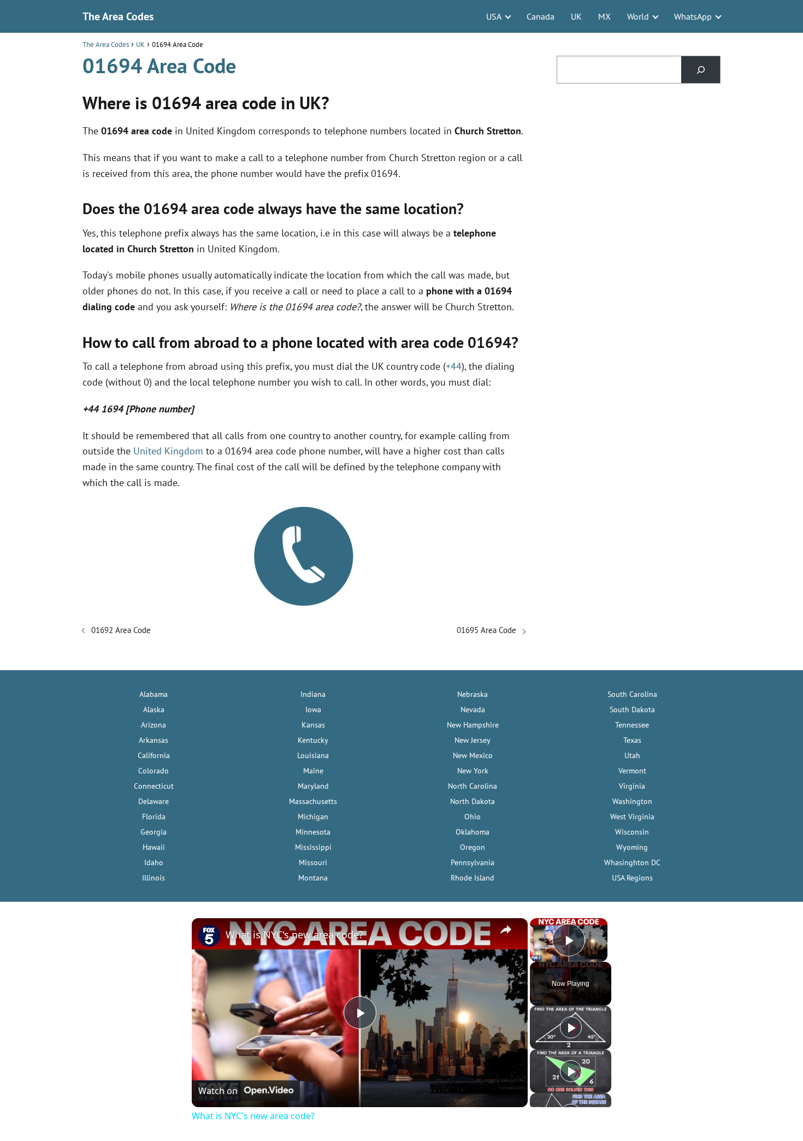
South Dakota (632, 709)
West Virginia (632, 816)
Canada (540, 16)
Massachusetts (313, 801)
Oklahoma (472, 832)
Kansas (313, 725)
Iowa (313, 709)
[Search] (700, 69)
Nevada (472, 709)
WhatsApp (693, 16)
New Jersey (472, 740)
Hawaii (154, 847)
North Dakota (472, 801)
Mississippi (313, 847)
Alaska (153, 709)
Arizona (153, 725)
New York (472, 771)
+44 (454, 366)
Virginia (632, 786)
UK (576, 16)
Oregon (472, 847)
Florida (154, 816)
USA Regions (632, 878)
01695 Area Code (486, 630)
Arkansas (153, 740)
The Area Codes (117, 16)
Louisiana (313, 755)
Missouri (313, 862)
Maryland (313, 786)
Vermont (632, 771)
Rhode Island (472, 878)
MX (604, 16)
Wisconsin (632, 832)
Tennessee (632, 725)
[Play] (571, 1027)
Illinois (153, 878)
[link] (209, 936)
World (638, 16)
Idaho (153, 862)
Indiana (313, 694)
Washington (632, 801)
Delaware (153, 801)
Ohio (472, 816)
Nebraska (472, 694)
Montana (313, 878)
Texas (632, 740)
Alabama (153, 694)
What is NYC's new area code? (294, 934)
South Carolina (632, 694)
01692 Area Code (121, 630)
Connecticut (154, 786)
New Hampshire (473, 725)
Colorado (153, 771)
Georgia (153, 832)
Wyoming (632, 847)
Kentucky (313, 740)
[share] (506, 929)
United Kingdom (168, 451)
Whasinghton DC (632, 862)
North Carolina (472, 786)
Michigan (313, 816)
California (154, 755)
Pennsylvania (472, 862)
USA (493, 16)
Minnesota (313, 832)
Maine (313, 771)
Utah (632, 755)
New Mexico (473, 755)
